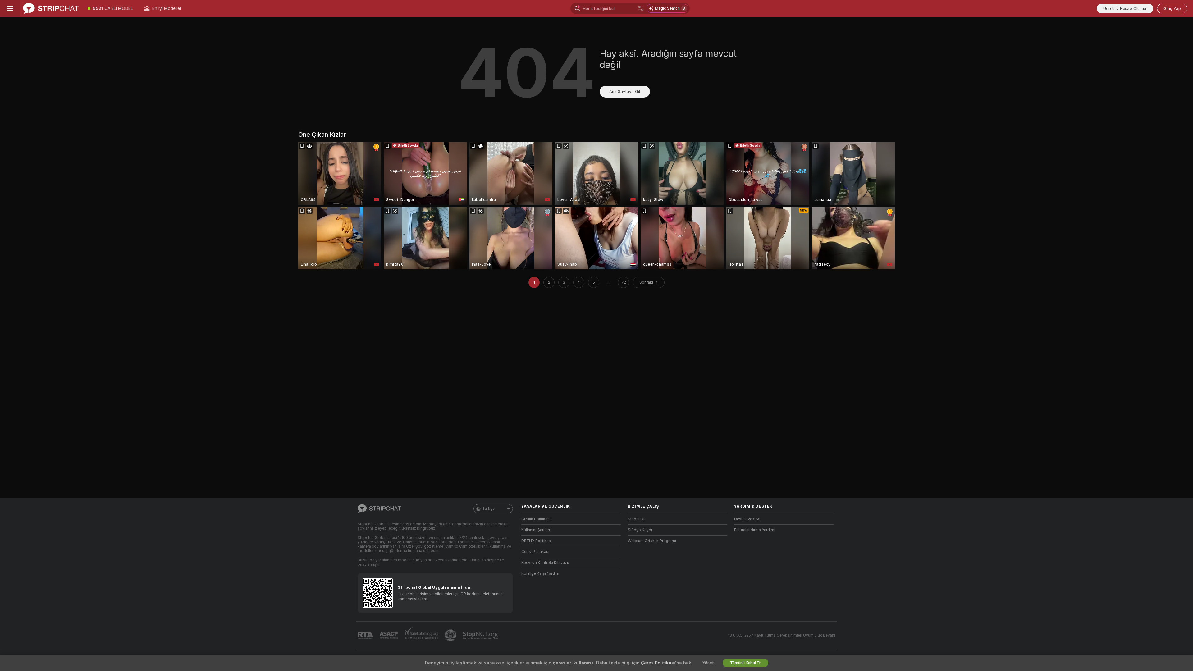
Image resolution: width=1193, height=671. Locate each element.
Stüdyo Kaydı (640, 530)
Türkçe (488, 508)
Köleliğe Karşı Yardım (540, 573)
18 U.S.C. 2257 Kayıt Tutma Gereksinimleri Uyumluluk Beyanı (781, 635)
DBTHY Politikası (536, 541)
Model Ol (636, 519)
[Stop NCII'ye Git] (481, 635)
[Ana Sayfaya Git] (51, 8)
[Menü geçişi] (10, 8)
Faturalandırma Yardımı (754, 530)
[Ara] (641, 8)
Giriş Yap (1172, 8)
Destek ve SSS (747, 519)
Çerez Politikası (535, 552)
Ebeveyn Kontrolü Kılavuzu (545, 562)
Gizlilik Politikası (536, 519)
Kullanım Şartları (535, 530)
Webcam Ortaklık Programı (652, 541)
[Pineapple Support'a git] (451, 635)
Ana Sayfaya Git (624, 91)
